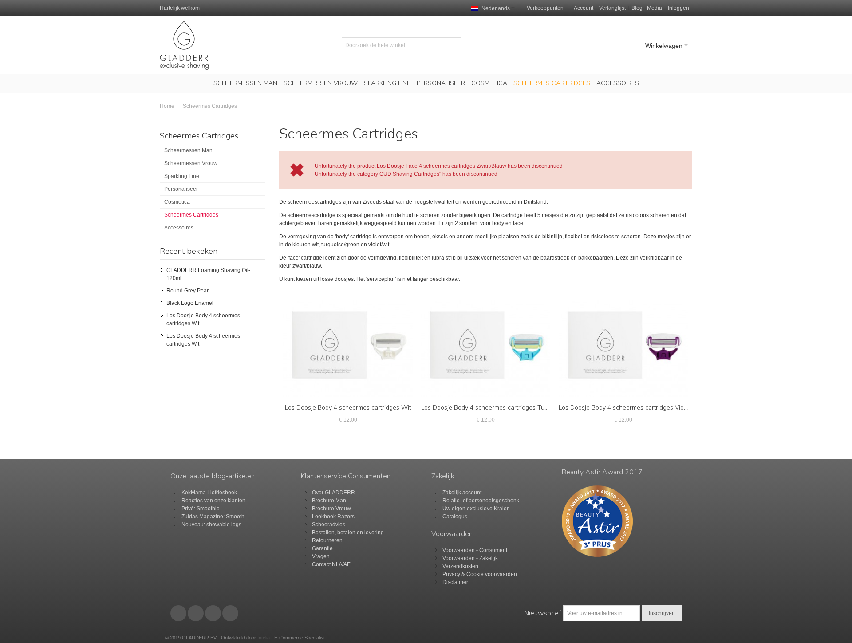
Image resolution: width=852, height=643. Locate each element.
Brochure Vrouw (331, 508)
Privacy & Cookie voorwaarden (479, 574)
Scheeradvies (328, 524)
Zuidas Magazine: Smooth (213, 516)
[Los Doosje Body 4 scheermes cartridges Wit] (348, 349)
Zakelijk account (461, 492)
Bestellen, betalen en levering (348, 532)
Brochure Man (329, 500)
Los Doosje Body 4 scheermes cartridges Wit (348, 407)
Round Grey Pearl (188, 291)
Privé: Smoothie (200, 508)
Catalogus (454, 516)
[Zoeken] (453, 45)
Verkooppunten (545, 8)
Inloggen (678, 8)
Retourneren (327, 540)
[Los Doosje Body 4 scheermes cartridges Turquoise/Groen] (486, 349)
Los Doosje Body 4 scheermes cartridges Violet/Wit (631, 407)
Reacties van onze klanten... (215, 500)
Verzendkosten (460, 566)
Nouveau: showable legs (211, 524)
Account (583, 8)
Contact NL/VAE (331, 564)
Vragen (321, 556)
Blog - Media (646, 8)
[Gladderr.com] (184, 45)
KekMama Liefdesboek (209, 492)
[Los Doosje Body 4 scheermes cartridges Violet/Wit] (623, 349)
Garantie (322, 548)
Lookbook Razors (333, 516)
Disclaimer (455, 582)
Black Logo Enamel (189, 303)
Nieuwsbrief (542, 613)
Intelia (263, 637)
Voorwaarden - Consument (474, 550)
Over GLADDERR (333, 492)
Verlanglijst (612, 8)
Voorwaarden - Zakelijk (470, 558)
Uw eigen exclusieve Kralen (476, 508)
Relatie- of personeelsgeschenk (480, 500)
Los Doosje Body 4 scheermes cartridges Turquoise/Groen (502, 407)
